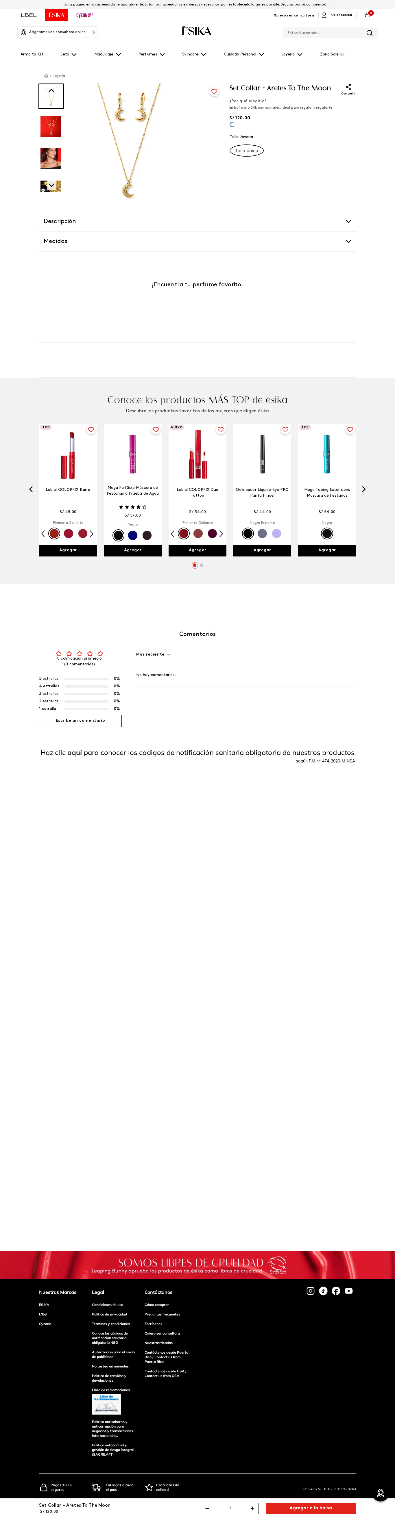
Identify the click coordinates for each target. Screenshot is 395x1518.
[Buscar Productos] (369, 32)
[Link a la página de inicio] (46, 75)
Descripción (60, 221)
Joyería (59, 76)
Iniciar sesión (340, 15)
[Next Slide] (364, 490)
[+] (252, 1508)
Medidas (55, 241)
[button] (246, 150)
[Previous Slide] (31, 490)
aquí (74, 752)
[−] (207, 1508)
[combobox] (330, 31)
